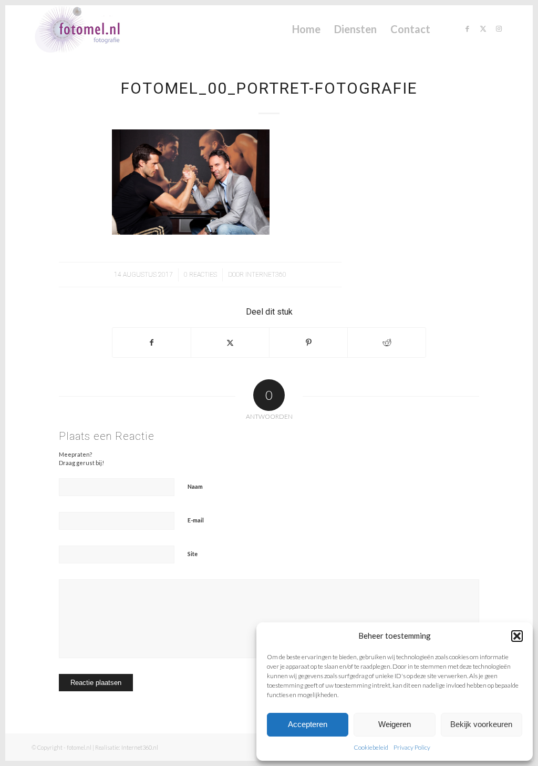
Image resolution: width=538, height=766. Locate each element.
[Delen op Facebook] (151, 342)
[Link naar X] (483, 28)
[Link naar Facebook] (467, 28)
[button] (517, 636)
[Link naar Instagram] (498, 28)
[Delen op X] (230, 342)
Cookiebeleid (371, 747)
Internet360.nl (139, 747)
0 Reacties (200, 274)
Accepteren (307, 724)
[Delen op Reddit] (387, 342)
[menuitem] (306, 29)
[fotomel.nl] (92, 29)
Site (193, 553)
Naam (195, 486)
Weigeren (394, 724)
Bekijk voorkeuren (481, 724)
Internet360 (265, 274)
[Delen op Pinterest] (308, 342)
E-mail (196, 520)
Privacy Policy (412, 747)
